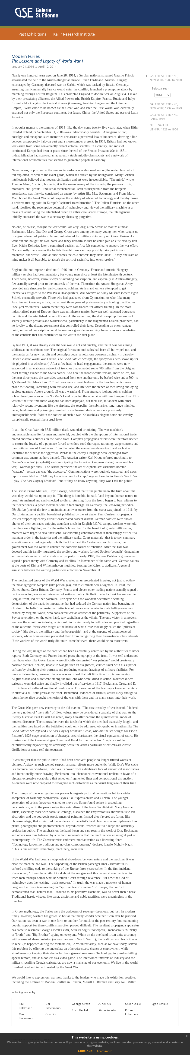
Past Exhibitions (32, 34)
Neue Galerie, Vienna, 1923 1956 (164, 127)
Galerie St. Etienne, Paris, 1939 (164, 117)
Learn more (104, 1051)
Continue (85, 1050)
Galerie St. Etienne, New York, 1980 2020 (166, 78)
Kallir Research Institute (74, 34)
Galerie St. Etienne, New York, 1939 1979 (166, 106)
